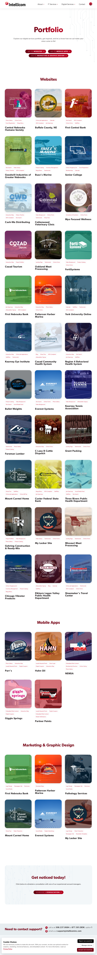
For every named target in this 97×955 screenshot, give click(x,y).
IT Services (52, 4)
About (40, 4)
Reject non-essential (85, 941)
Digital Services (68, 4)
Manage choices (87, 945)
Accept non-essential (85, 950)
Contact (82, 4)
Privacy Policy (7, 949)
